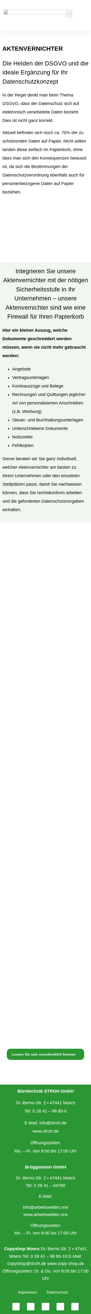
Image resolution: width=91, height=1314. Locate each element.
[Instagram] (30, 1306)
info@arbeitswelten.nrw (45, 1207)
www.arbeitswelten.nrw (45, 1214)
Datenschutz (57, 1292)
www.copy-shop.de (65, 1263)
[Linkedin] (45, 1306)
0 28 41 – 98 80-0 (50, 1111)
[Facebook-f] (16, 1306)
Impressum (27, 1292)
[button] (69, 14)
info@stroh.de (52, 1123)
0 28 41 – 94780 (49, 1185)
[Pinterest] (60, 1306)
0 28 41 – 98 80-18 (49, 1256)
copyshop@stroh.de (26, 1263)
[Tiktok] (75, 1306)
